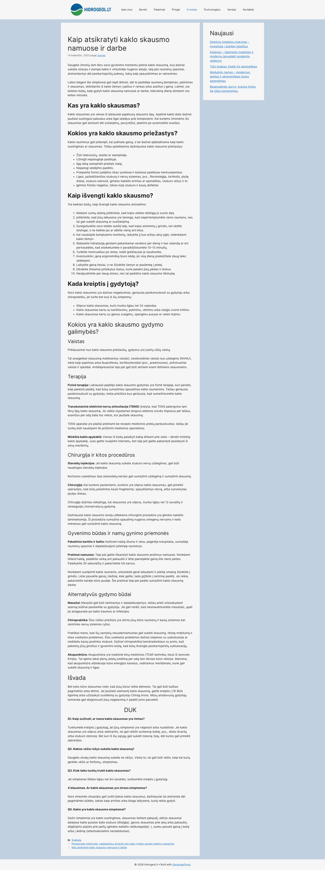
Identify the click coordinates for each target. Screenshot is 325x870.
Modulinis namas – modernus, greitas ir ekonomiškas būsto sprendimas (230, 77)
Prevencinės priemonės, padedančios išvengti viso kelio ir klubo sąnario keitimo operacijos (123, 843)
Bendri (143, 9)
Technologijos (212, 9)
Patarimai (159, 9)
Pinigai (176, 9)
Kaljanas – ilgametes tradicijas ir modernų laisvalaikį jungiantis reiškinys (232, 56)
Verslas (231, 9)
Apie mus (126, 9)
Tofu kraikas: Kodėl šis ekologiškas (233, 66)
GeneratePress (181, 864)
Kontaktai (248, 9)
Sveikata (192, 9)
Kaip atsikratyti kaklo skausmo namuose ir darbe (99, 847)
